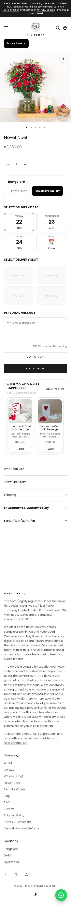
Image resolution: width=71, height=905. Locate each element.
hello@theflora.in (35, 13)
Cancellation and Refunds (22, 828)
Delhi (7, 855)
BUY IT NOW (35, 368)
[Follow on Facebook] (6, 874)
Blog (7, 796)
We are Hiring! (13, 776)
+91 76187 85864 (11, 9)
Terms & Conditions (17, 822)
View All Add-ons (55, 388)
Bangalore (11, 849)
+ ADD (20, 449)
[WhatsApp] (61, 895)
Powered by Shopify (46, 885)
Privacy (9, 809)
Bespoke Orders (14, 789)
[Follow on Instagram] (26, 874)
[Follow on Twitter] (16, 874)
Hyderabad (11, 862)
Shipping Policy (14, 815)
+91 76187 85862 (45, 9)
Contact (10, 770)
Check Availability (47, 191)
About (8, 763)
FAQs (7, 802)
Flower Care (12, 783)
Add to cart (36, 357)
